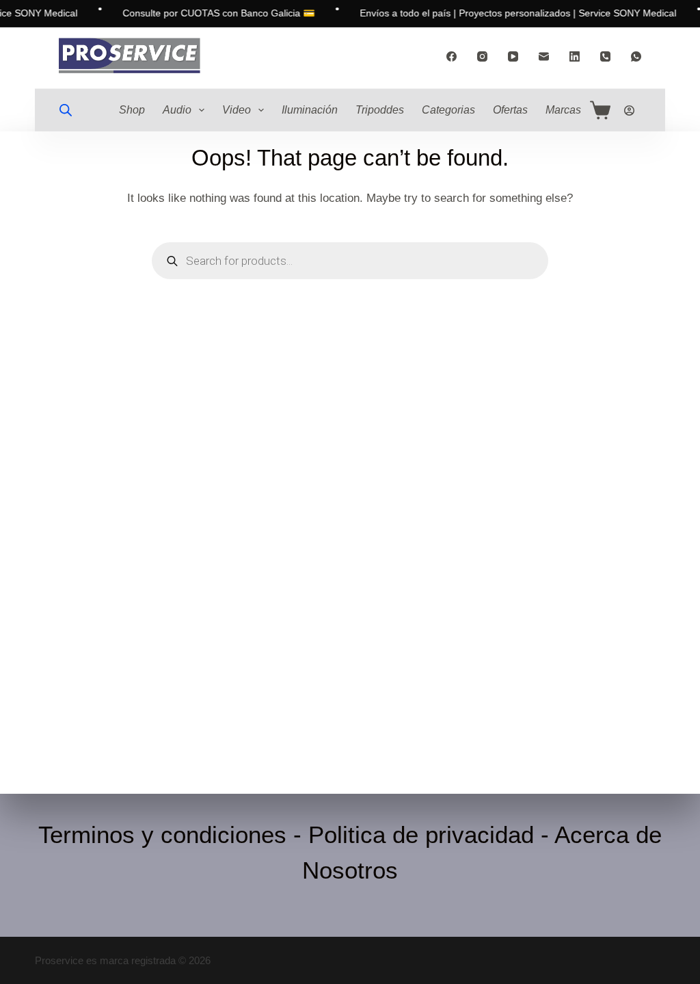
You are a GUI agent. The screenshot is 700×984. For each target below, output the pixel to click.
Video (236, 110)
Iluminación (310, 110)
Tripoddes (379, 110)
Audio (177, 110)
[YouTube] (513, 56)
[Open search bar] (65, 110)
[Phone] (605, 56)
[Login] (629, 110)
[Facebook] (451, 56)
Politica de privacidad (421, 834)
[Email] (544, 56)
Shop (132, 110)
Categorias (448, 110)
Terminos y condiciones (162, 834)
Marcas (563, 110)
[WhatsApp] (636, 56)
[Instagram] (482, 56)
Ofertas (510, 110)
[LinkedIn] (574, 56)
